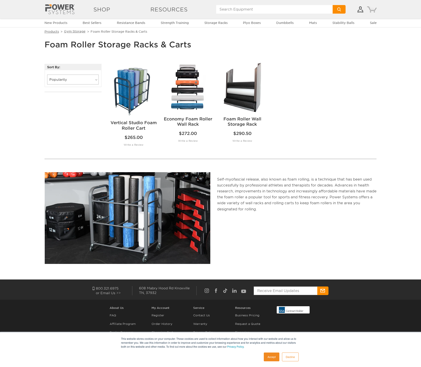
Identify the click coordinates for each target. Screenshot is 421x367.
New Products (56, 23)
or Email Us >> (108, 293)
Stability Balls (343, 23)
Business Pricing (247, 315)
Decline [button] (290, 357)
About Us (117, 308)
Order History (162, 324)
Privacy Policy (235, 346)
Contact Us (201, 315)
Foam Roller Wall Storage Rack (242, 121)
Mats (313, 23)
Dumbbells (285, 23)
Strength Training (175, 23)
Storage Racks (216, 23)
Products (52, 31)
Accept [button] (272, 357)
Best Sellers (92, 23)
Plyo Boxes (252, 23)
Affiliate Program (123, 324)
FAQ (113, 315)
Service (198, 308)
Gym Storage (75, 31)
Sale (373, 23)
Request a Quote (247, 324)
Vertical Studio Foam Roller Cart (134, 125)
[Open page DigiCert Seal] (291, 310)
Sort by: (53, 67)
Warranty (200, 324)
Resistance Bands (131, 23)
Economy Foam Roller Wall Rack (188, 121)
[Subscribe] (322, 290)
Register (158, 315)
